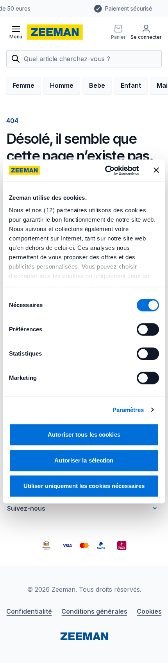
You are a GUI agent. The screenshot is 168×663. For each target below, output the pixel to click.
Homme (61, 85)
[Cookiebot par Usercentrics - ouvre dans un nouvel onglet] (105, 170)
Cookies (149, 611)
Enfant (131, 85)
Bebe (97, 85)
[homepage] (55, 32)
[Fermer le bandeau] (156, 170)
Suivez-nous (26, 508)
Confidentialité (29, 611)
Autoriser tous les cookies (84, 434)
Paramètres (128, 409)
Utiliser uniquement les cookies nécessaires (84, 485)
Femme (23, 85)
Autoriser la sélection (83, 460)
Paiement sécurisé (68, 8)
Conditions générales (94, 611)
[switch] (148, 329)
